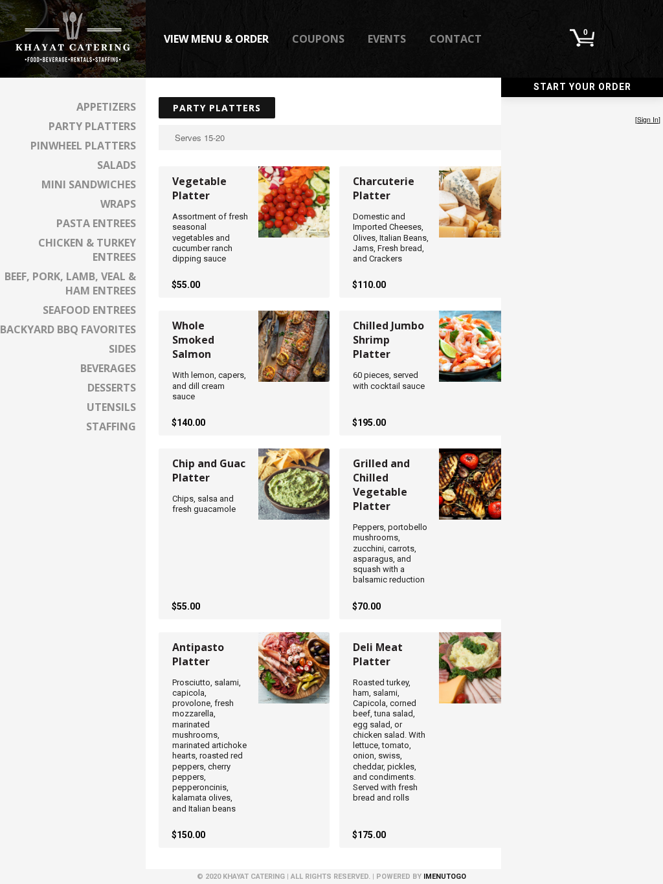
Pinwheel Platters (83, 145)
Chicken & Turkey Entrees (87, 250)
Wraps (118, 204)
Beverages (108, 368)
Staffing (111, 426)
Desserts (111, 388)
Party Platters (92, 126)
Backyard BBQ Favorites (68, 329)
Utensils (111, 407)
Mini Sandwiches (88, 184)
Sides (122, 349)
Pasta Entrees (96, 223)
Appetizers (106, 107)
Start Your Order (582, 87)
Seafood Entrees (89, 310)
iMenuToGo (444, 876)
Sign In (647, 119)
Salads (116, 165)
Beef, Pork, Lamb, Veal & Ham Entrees (70, 283)
